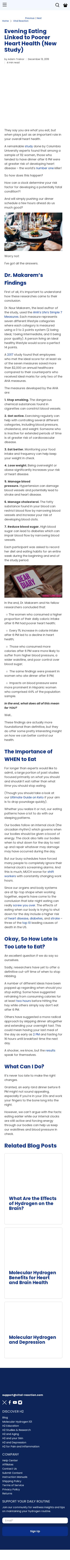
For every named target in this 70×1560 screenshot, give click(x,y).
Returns (7, 1493)
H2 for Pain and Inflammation (20, 1446)
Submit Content (12, 1473)
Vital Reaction (20, 21)
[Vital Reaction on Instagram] (20, 1403)
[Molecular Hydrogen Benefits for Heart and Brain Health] (33, 1247)
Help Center (10, 1460)
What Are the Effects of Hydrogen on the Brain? (32, 1203)
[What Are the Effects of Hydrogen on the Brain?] (33, 1173)
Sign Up (35, 1531)
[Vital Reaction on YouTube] (15, 1403)
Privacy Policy (11, 1489)
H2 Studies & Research (16, 1430)
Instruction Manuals (14, 1477)
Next (39, 18)
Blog (5, 1417)
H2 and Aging (10, 1434)
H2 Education (10, 1426)
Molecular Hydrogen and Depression (32, 1339)
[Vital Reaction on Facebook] (9, 1403)
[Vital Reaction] (30, 5)
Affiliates (7, 1464)
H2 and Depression (14, 1442)
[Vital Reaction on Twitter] (4, 1403)
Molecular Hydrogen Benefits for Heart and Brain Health (32, 1278)
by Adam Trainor (14, 59)
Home (5, 21)
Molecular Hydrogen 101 (17, 1422)
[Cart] (65, 5)
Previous (30, 18)
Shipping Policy (11, 1481)
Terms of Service (13, 1485)
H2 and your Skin (12, 1438)
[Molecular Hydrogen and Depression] (33, 1316)
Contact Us (9, 1469)
